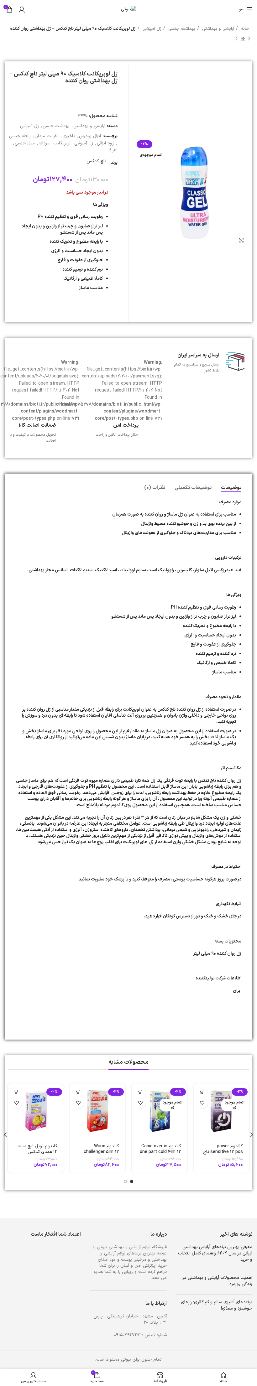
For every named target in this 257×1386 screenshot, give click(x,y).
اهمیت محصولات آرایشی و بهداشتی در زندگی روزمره (217, 1280)
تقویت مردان (46, 136)
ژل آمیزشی (151, 28)
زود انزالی (105, 143)
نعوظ (113, 150)
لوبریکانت (62, 143)
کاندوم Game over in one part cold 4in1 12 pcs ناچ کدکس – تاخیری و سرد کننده (160, 1154)
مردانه (44, 143)
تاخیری (68, 136)
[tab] (231, 487)
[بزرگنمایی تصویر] (241, 240)
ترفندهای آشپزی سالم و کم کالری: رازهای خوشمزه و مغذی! (216, 1305)
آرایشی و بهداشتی (217, 28)
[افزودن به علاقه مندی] (202, 1103)
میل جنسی (25, 143)
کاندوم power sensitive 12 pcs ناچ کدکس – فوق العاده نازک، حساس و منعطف (222, 1154)
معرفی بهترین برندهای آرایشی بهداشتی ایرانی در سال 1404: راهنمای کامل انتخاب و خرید (215, 1253)
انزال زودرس (90, 136)
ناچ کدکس (96, 161)
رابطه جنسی (20, 136)
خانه (244, 28)
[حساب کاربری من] (22, 9)
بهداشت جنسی (181, 28)
